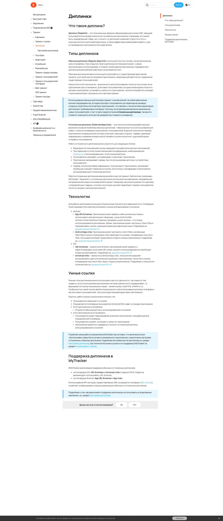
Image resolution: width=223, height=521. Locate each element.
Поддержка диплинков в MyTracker (176, 40)
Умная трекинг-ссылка (86, 346)
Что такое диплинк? (174, 20)
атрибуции (78, 154)
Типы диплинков (172, 25)
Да (121, 404)
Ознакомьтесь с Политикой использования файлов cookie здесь (142, 518)
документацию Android (86, 229)
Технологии (170, 30)
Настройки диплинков (79, 343)
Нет (134, 404)
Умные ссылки (171, 34)
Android (148, 382)
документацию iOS (120, 252)
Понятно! (180, 518)
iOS (142, 382)
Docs (40, 5)
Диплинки (167, 15)
